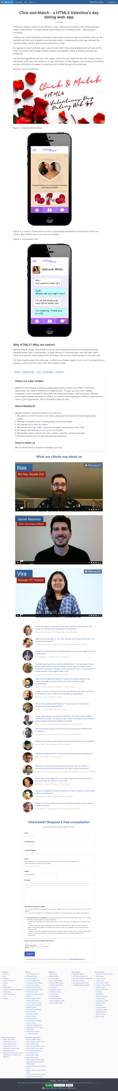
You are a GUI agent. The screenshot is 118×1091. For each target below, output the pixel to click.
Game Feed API (31, 1011)
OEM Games (100, 976)
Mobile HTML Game (102, 989)
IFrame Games (100, 998)
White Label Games (9, 1039)
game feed (33, 424)
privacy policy (96, 1082)
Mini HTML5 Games (55, 998)
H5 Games (99, 992)
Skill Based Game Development (82, 978)
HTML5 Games (100, 987)
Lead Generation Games (33, 987)
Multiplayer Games (55, 992)
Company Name (29, 841)
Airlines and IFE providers (34, 1005)
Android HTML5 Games (103, 985)
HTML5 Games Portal (9, 1044)
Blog (25, 2)
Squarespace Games (102, 1001)
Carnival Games (31, 1016)
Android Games (100, 978)
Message (27, 880)
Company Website (30, 850)
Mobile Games (54, 976)
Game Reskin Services (33, 974)
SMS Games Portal (9, 1050)
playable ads (31, 436)
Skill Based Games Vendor (81, 983)
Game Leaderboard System (34, 989)
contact (80, 360)
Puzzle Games (54, 994)
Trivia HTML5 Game (32, 1053)
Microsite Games (31, 978)
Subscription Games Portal (11, 1048)
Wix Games (99, 1005)
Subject (26, 871)
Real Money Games (79, 980)
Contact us (6, 978)
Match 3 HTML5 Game (33, 1039)
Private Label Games (32, 1000)
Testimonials (7, 992)
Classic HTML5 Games (56, 983)
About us (6, 974)
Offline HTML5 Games (56, 1003)
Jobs (4, 976)
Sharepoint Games (101, 1010)
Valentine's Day (28, 372)
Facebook (59, 372)
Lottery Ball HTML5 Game (34, 1050)
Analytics (55, 1088)
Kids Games (53, 987)
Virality (17, 372)
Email (26, 859)
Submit (29, 954)
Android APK (100, 980)
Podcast (5, 998)
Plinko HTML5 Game (32, 1044)
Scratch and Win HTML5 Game (35, 1074)
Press (5, 996)
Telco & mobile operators (34, 1003)
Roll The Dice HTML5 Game (34, 1048)
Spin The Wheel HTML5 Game (35, 1042)
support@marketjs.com (77, 959)
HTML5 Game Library (9, 1042)
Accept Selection (59, 1085)
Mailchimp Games (101, 1012)
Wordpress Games (101, 996)
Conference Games (32, 1034)
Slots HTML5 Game (32, 1057)
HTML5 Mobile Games (56, 985)
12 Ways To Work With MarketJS (13, 989)
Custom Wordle (31, 1023)
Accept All (49, 1085)
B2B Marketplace (38, 416)
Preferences (64, 1088)
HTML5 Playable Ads (32, 980)
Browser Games (54, 978)
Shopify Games (100, 1003)
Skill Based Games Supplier (81, 985)
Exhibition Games (31, 1018)
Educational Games (55, 989)
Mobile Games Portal (9, 1046)
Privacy (5, 983)
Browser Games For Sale (57, 1001)
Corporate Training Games (34, 1025)
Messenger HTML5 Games (34, 983)
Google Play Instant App (33, 1009)
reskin (38, 421)
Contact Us (112, 2)
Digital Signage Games (33, 998)
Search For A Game (96, 2)
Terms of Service (70, 909)
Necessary (47, 1088)
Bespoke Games (31, 1007)
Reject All (69, 1085)
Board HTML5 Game (32, 1055)
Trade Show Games (32, 1014)
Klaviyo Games (100, 1014)
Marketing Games (31, 976)
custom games (46, 430)
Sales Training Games (32, 1031)
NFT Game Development (80, 976)
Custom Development (33, 985)
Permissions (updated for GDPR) (34, 906)
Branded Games (54, 996)
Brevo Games (100, 1016)
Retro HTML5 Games (56, 980)
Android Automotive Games (104, 974)
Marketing (72, 1088)
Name (26, 833)
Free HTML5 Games (9, 994)
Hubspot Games (101, 1007)
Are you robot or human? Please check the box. (39, 941)
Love (39, 372)
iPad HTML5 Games (102, 983)
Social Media (48, 372)
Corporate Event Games (33, 1020)
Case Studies (18, 2)
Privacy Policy (83, 909)
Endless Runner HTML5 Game (35, 1059)
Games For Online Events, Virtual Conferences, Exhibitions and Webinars (13, 1055)
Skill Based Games (78, 974)
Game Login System (32, 992)
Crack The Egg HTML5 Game (35, 1046)
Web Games (53, 974)
